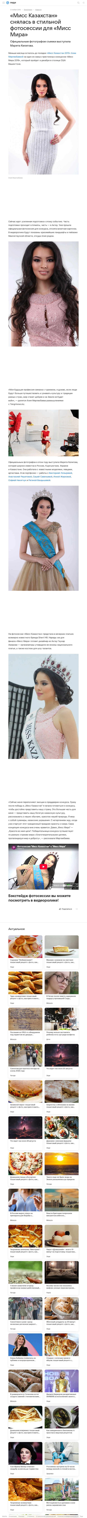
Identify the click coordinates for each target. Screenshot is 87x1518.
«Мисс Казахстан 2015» (58, 53)
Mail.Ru (4, 1516)
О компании (13, 1516)
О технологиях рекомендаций (46, 1516)
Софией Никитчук (17, 480)
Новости (38, 10)
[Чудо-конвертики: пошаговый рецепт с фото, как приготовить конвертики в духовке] (25, 988)
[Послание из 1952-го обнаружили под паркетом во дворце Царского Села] (25, 1025)
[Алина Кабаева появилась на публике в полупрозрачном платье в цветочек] (25, 1350)
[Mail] (7, 2)
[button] (43, 122)
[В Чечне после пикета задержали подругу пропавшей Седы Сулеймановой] (62, 988)
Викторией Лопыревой (60, 473)
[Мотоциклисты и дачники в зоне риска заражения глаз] (62, 1495)
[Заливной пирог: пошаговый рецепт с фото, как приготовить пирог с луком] (25, 1097)
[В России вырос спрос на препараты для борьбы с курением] (25, 1206)
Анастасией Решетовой (20, 476)
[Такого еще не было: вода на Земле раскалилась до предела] (62, 1169)
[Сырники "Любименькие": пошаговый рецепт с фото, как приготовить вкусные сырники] (25, 952)
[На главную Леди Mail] (12, 2)
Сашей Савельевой (42, 476)
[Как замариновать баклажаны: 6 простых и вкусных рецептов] (62, 1423)
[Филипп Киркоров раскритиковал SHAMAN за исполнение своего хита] (62, 1387)
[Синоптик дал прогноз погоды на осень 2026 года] (25, 1061)
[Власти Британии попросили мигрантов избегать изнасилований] (62, 1206)
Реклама (21, 1516)
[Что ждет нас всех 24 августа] (25, 1133)
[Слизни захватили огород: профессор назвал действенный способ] (25, 1278)
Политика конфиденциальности (68, 1516)
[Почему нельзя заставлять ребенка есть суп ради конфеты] (62, 1025)
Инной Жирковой (62, 476)
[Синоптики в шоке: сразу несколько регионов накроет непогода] (25, 1314)
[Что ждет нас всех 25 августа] (62, 1061)
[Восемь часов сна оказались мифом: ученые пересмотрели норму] (62, 1278)
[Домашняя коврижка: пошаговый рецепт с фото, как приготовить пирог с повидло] (25, 1423)
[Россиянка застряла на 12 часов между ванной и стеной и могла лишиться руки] (62, 1459)
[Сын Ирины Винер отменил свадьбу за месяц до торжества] (25, 1459)
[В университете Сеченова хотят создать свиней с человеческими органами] (25, 1387)
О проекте (31, 1516)
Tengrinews (28, 10)
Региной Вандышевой (39, 480)
